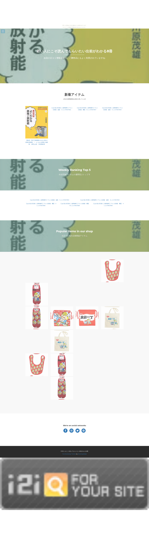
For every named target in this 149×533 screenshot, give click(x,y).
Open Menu (3, 31)
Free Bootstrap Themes (69, 454)
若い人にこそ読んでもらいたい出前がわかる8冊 (75, 51)
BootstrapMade (82, 454)
